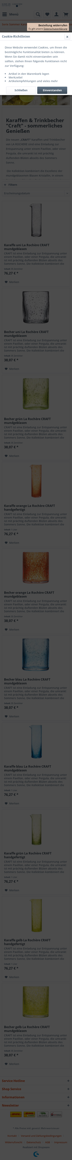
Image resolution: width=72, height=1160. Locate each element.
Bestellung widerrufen (52, 25)
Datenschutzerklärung (55, 28)
